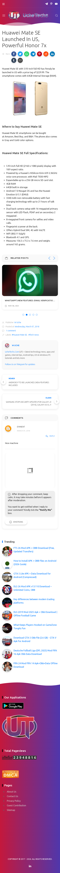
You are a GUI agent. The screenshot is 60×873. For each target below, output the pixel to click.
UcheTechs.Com (12, 352)
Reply (52, 436)
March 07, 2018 (23, 431)
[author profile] (7, 345)
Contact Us (12, 796)
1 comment (11, 330)
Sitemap (11, 810)
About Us (11, 791)
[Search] (56, 15)
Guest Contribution (16, 805)
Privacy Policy (14, 801)
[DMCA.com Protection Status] (10, 774)
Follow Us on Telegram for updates (20, 364)
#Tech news (33, 335)
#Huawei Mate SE (19, 335)
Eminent (21, 427)
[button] (13, 53)
